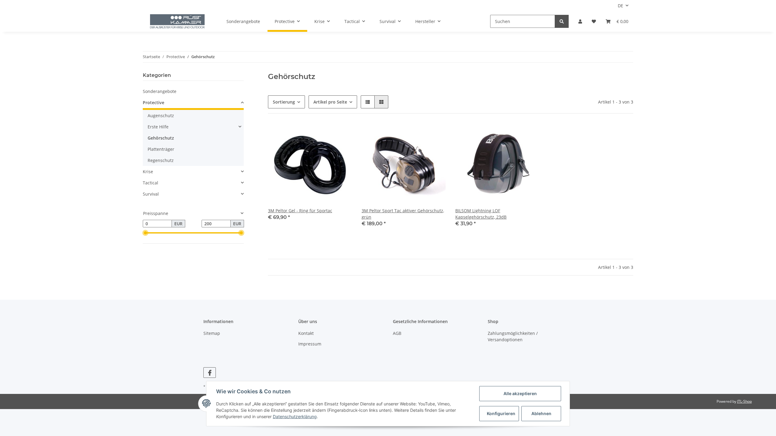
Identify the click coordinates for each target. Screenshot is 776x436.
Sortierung (284, 102)
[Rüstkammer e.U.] (177, 21)
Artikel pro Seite (330, 102)
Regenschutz (161, 160)
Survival (151, 194)
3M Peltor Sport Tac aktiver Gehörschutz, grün (403, 214)
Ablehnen (541, 413)
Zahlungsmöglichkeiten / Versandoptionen (513, 336)
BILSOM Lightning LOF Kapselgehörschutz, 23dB (481, 214)
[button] (580, 21)
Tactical (150, 183)
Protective (153, 102)
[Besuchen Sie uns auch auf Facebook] (209, 372)
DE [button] (620, 5)
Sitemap (211, 333)
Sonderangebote (159, 91)
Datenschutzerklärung (295, 416)
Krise (148, 171)
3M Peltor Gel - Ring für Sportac (300, 210)
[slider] (145, 233)
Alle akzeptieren (520, 393)
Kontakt (306, 333)
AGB (397, 333)
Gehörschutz (161, 138)
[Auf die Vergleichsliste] (326, 133)
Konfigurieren (501, 413)
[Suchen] (562, 21)
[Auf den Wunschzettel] (341, 133)
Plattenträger (161, 149)
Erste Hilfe (158, 127)
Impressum (309, 344)
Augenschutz (161, 115)
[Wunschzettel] (594, 21)
